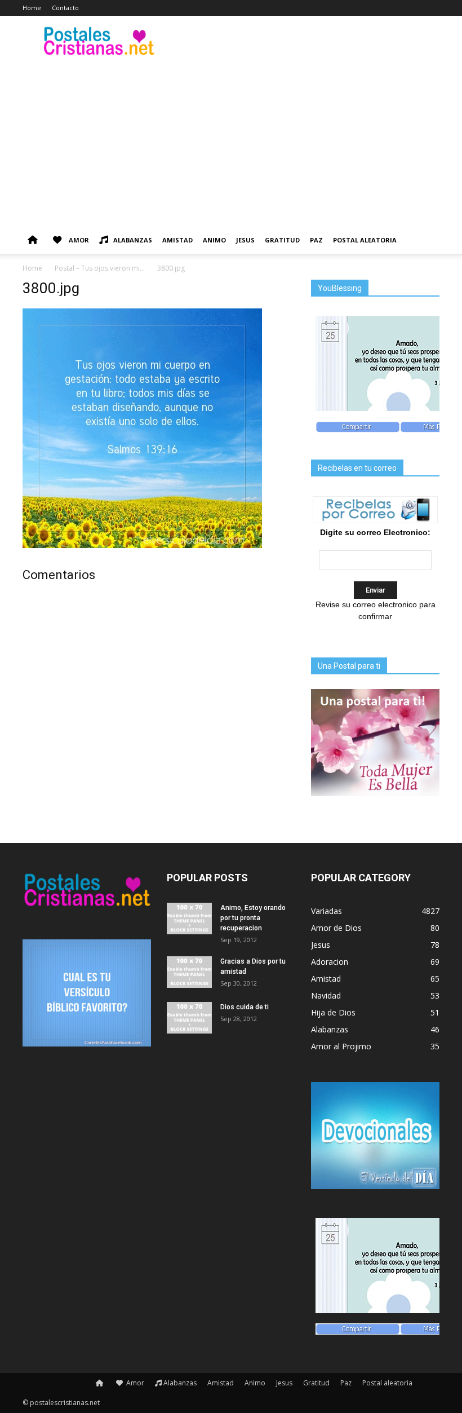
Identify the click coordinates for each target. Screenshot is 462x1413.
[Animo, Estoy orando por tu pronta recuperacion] (189, 918)
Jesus (245, 240)
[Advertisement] (231, 142)
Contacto (65, 7)
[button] (425, 240)
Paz (316, 240)
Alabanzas (132, 240)
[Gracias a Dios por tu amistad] (189, 972)
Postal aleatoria (365, 240)
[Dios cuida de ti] (189, 1018)
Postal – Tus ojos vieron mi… (100, 268)
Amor (78, 240)
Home (32, 7)
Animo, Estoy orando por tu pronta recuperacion (253, 918)
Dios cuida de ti (244, 1007)
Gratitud (282, 240)
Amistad (177, 240)
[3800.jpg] (142, 545)
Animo (214, 240)
